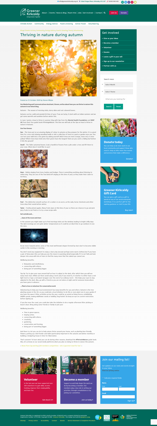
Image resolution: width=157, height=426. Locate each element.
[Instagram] (132, 2)
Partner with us (110, 66)
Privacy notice (33, 420)
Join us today (86, 400)
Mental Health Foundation (77, 120)
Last (120, 386)
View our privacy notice (110, 371)
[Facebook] (128, 2)
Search (108, 106)
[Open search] (104, 13)
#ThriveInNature (82, 340)
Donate (124, 13)
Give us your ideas (111, 38)
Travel (70, 30)
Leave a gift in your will (113, 57)
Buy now (128, 210)
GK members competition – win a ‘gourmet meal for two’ (60, 346)
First (103, 386)
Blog (22, 30)
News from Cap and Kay (30, 346)
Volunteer (108, 47)
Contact (54, 420)
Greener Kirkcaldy (30, 12)
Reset (118, 106)
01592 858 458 (113, 1)
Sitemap (23, 420)
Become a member (111, 43)
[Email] (122, 2)
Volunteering (78, 30)
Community (40, 30)
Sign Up (131, 401)
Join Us (114, 13)
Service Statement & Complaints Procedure (81, 420)
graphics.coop (85, 417)
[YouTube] (135, 2)
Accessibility (45, 420)
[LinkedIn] (125, 2)
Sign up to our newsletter (114, 61)
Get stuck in (47, 400)
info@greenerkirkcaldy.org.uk (68, 1)
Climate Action (29, 30)
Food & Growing (62, 30)
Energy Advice (50, 30)
